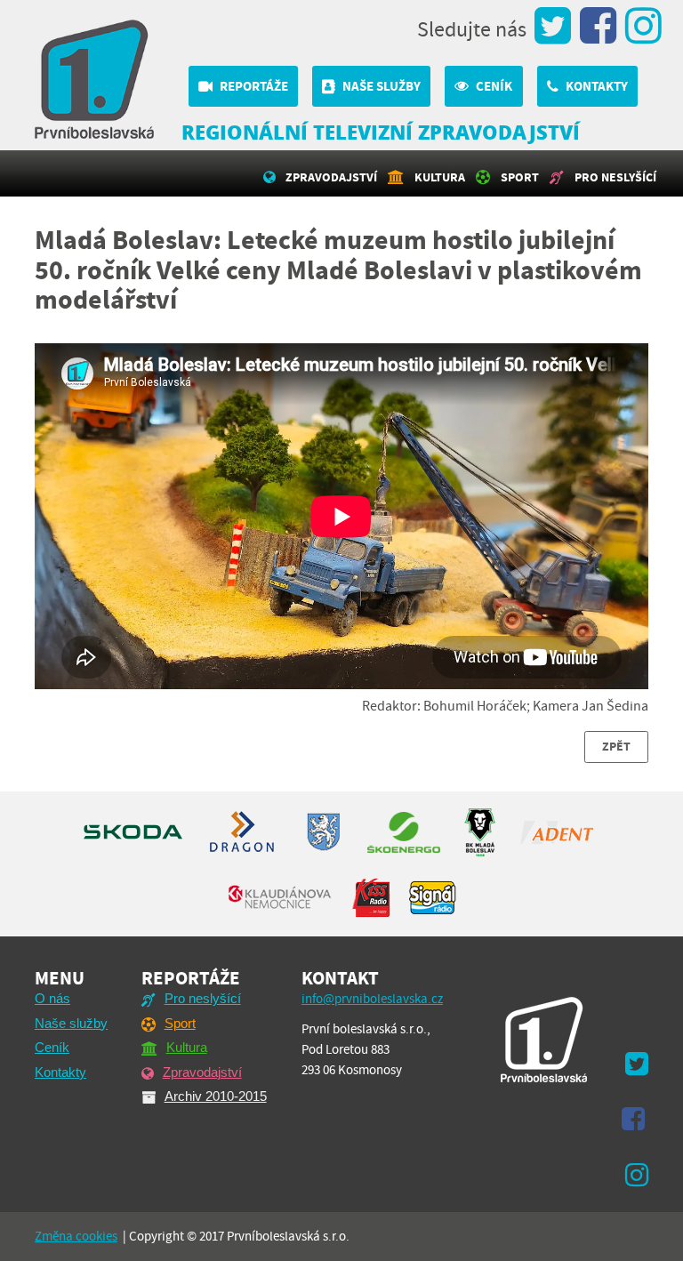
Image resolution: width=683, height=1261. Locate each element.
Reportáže (254, 86)
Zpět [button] (616, 746)
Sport (520, 177)
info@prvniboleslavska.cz (372, 999)
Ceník (494, 86)
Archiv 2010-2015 (216, 1096)
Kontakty (597, 86)
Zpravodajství (331, 177)
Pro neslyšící (615, 177)
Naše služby (381, 86)
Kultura (439, 177)
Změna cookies (76, 1236)
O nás (52, 998)
